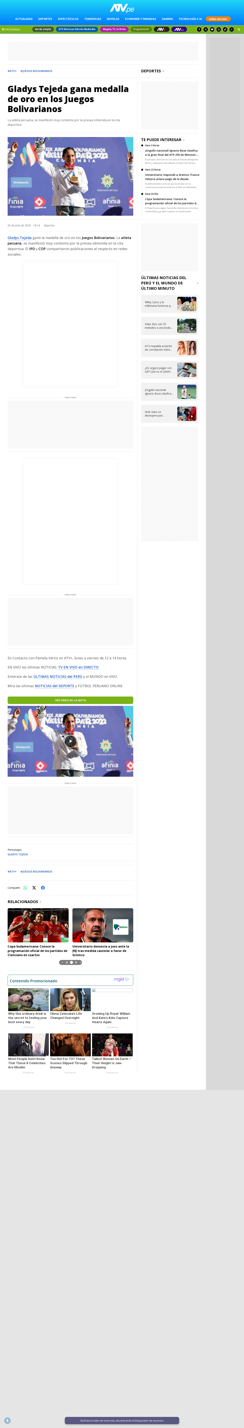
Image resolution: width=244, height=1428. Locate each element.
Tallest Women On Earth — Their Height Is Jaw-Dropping (112, 1063)
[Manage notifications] (7, 1421)
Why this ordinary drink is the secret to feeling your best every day (27, 1018)
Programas (12, 29)
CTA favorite (28, 1027)
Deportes (151, 70)
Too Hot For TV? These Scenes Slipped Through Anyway (68, 1063)
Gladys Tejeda (20, 237)
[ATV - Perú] (122, 8)
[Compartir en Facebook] (42, 887)
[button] (62, 962)
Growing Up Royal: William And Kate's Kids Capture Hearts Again (111, 1018)
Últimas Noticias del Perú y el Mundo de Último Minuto (163, 283)
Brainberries (70, 1023)
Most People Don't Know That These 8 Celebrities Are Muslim (27, 1063)
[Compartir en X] (34, 887)
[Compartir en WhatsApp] (25, 887)
